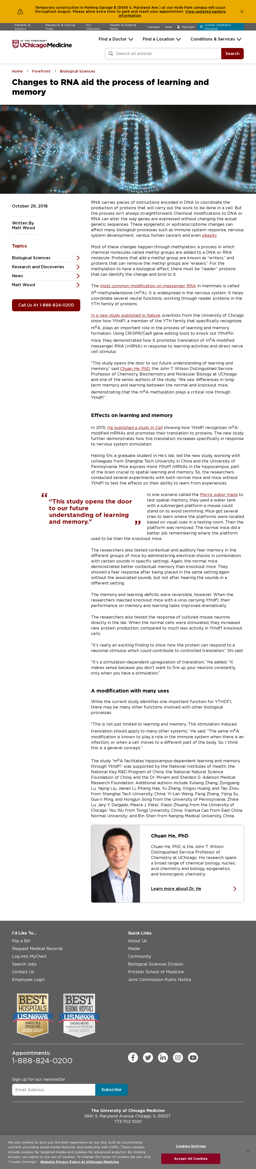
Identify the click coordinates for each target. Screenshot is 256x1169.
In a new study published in (125, 315)
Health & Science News (123, 26)
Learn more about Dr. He (176, 888)
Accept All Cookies (191, 1158)
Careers (154, 27)
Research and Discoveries (38, 266)
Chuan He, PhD (135, 368)
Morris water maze (219, 494)
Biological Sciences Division (155, 964)
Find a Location (158, 39)
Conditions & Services (212, 39)
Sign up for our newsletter (38, 1079)
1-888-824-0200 (42, 1057)
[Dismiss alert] (242, 12)
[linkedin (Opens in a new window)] (163, 1057)
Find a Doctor (113, 39)
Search (233, 53)
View (190, 12)
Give (168, 27)
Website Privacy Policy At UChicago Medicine (79, 1162)
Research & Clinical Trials (60, 26)
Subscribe (112, 1089)
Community (139, 956)
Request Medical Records (37, 948)
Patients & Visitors (22, 26)
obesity (209, 235)
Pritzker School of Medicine (156, 972)
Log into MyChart (29, 956)
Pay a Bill (21, 940)
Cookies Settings (191, 1146)
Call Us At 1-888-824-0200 (46, 305)
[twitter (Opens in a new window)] (148, 1057)
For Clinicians (93, 26)
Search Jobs (24, 964)
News (17, 276)
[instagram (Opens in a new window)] (178, 1057)
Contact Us (23, 972)
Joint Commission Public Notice (159, 979)
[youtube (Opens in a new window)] (193, 1057)
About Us (137, 940)
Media (134, 948)
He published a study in (134, 427)
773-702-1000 (128, 1121)
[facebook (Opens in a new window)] (133, 1057)
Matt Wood (23, 284)
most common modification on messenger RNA (148, 286)
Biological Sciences (31, 258)
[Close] (248, 1151)
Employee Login (28, 979)
